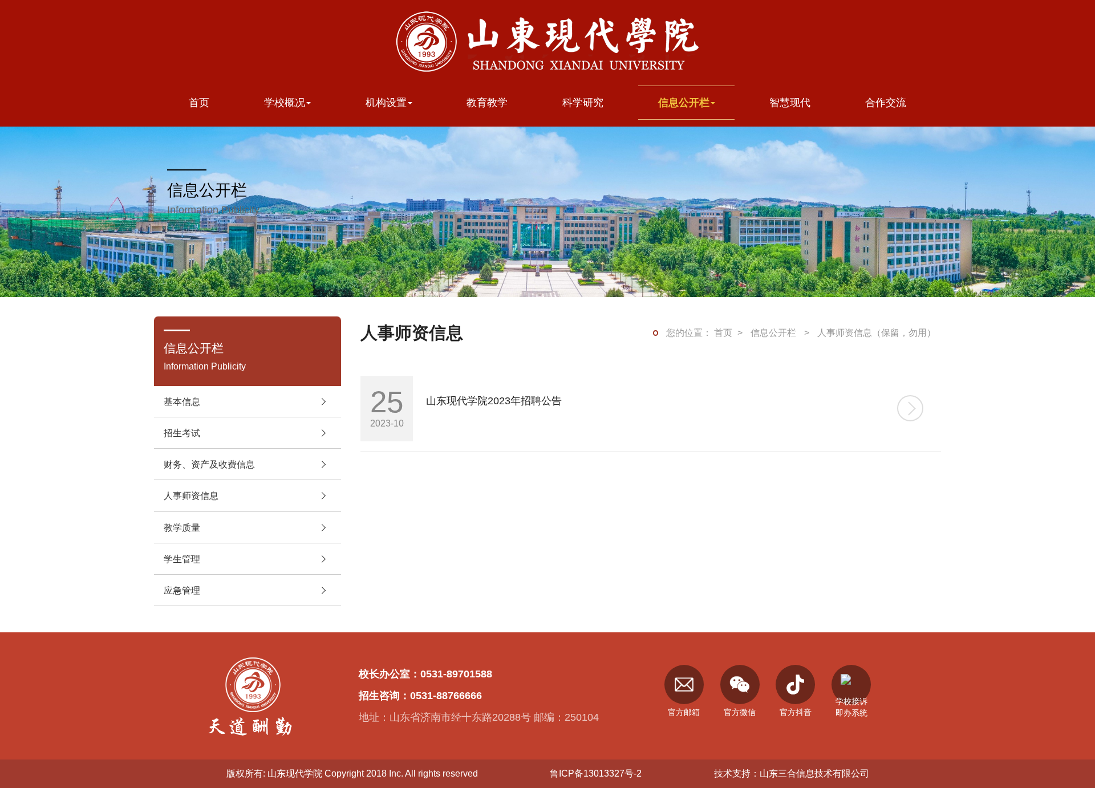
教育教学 (487, 102)
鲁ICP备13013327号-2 (596, 773)
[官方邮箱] (684, 684)
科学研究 (582, 102)
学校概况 (284, 102)
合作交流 (885, 102)
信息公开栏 (683, 102)
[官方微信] (740, 684)
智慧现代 (789, 102)
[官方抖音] (795, 684)
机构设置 (386, 102)
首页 (199, 102)
